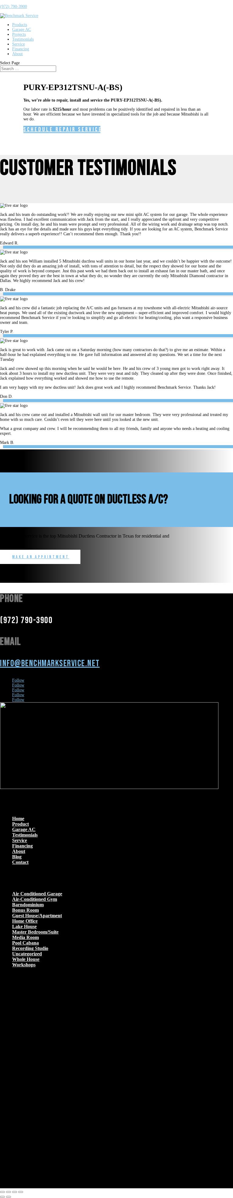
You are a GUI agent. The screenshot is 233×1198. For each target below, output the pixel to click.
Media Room (25, 937)
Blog (17, 856)
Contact (20, 862)
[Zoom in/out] (2, 1192)
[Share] (14, 1192)
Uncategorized (27, 953)
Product (20, 824)
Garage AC (21, 29)
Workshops (23, 964)
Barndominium (28, 904)
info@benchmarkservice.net (50, 663)
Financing (20, 49)
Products (19, 24)
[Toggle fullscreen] (8, 1192)
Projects (19, 34)
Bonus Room (25, 910)
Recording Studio (30, 948)
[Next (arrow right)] (8, 1197)
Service (18, 44)
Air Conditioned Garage (37, 893)
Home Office (25, 921)
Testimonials (23, 39)
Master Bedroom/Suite (35, 932)
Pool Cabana (25, 942)
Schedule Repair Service (61, 129)
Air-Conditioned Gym (34, 899)
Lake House (24, 926)
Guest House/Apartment (37, 915)
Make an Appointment (40, 556)
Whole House (25, 959)
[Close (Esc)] (20, 1192)
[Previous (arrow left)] (2, 1197)
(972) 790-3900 (13, 6)
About (17, 54)
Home (18, 818)
